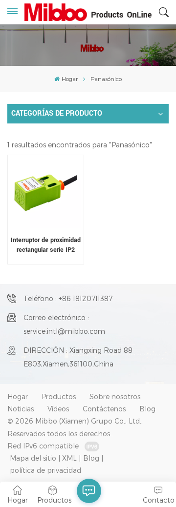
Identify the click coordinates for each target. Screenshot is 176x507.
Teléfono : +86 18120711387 (67, 298)
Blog (147, 409)
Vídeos (58, 409)
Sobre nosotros (114, 396)
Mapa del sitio (33, 458)
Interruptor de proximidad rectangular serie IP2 (46, 244)
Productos (59, 396)
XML (69, 458)
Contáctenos (104, 409)
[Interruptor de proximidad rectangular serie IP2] (45, 193)
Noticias (20, 409)
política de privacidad (45, 470)
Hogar (69, 78)
